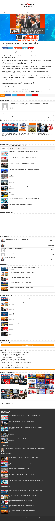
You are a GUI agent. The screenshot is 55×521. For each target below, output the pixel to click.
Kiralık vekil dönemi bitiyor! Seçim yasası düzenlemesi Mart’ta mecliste (24, 198)
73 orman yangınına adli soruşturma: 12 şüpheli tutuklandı (21, 287)
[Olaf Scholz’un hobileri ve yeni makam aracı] (4, 194)
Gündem (8, 12)
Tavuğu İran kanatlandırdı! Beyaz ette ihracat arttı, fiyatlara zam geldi (23, 151)
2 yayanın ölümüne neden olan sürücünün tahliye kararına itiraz (23, 457)
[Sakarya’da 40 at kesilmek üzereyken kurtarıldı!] (4, 176)
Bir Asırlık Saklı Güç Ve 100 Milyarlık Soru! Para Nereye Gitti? (18, 253)
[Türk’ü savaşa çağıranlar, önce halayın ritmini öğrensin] (4, 206)
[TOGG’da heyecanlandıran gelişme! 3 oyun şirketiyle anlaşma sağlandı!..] (4, 171)
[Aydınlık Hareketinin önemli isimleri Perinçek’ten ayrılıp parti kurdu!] (4, 188)
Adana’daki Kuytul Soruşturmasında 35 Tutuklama (44, 134)
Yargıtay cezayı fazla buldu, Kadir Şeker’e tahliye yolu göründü (23, 463)
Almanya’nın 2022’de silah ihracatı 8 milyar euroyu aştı (21, 474)
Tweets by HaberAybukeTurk (7, 403)
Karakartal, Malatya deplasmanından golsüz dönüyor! (46, 115)
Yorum (19, 148)
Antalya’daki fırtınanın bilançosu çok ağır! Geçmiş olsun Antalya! (22, 157)
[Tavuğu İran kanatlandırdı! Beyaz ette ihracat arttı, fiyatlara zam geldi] (4, 153)
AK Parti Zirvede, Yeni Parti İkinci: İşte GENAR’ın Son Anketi (27, 134)
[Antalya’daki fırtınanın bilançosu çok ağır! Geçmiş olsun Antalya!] (4, 159)
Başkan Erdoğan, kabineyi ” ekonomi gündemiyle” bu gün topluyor (22, 163)
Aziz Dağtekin (51, 240)
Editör (4, 45)
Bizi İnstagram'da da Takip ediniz (27, 345)
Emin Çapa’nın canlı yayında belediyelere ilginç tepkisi (9, 115)
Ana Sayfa (3, 12)
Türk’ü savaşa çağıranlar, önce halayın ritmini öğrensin (20, 204)
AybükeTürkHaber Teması (36, 517)
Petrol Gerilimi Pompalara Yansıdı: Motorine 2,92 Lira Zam (21, 332)
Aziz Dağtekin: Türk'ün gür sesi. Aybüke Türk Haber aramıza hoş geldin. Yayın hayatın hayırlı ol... (25, 448)
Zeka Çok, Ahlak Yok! (9, 244)
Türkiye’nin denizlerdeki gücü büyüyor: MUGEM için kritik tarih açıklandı (9, 134)
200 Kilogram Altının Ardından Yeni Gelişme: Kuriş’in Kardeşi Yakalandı (23, 327)
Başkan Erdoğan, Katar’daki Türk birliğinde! (18, 180)
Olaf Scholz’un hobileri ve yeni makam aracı (18, 192)
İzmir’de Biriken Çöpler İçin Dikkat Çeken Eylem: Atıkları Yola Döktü (15, 367)
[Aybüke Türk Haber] (27, 4)
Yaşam (30, 45)
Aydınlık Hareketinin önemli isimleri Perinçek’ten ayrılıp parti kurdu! (23, 186)
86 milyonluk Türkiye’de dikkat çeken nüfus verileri (11, 365)
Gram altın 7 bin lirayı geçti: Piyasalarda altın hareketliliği (21, 323)
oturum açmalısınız (22, 145)
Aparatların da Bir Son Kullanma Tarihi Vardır (14, 248)
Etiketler (23, 148)
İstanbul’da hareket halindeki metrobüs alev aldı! (19, 468)
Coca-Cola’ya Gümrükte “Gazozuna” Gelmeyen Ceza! (20, 282)
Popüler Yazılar (4, 148)
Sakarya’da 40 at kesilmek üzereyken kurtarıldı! (19, 175)
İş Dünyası (20, 45)
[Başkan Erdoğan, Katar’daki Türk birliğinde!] (4, 182)
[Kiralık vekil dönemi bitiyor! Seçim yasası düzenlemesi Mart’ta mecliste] (4, 200)
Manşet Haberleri (26, 45)
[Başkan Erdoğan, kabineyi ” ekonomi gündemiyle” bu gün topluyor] (4, 165)
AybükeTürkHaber (21, 517)
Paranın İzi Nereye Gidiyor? (11, 257)
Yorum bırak (36, 45)
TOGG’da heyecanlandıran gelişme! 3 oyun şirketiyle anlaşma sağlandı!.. (24, 169)
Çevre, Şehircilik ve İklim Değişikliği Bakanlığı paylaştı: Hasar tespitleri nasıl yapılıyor (28, 480)
